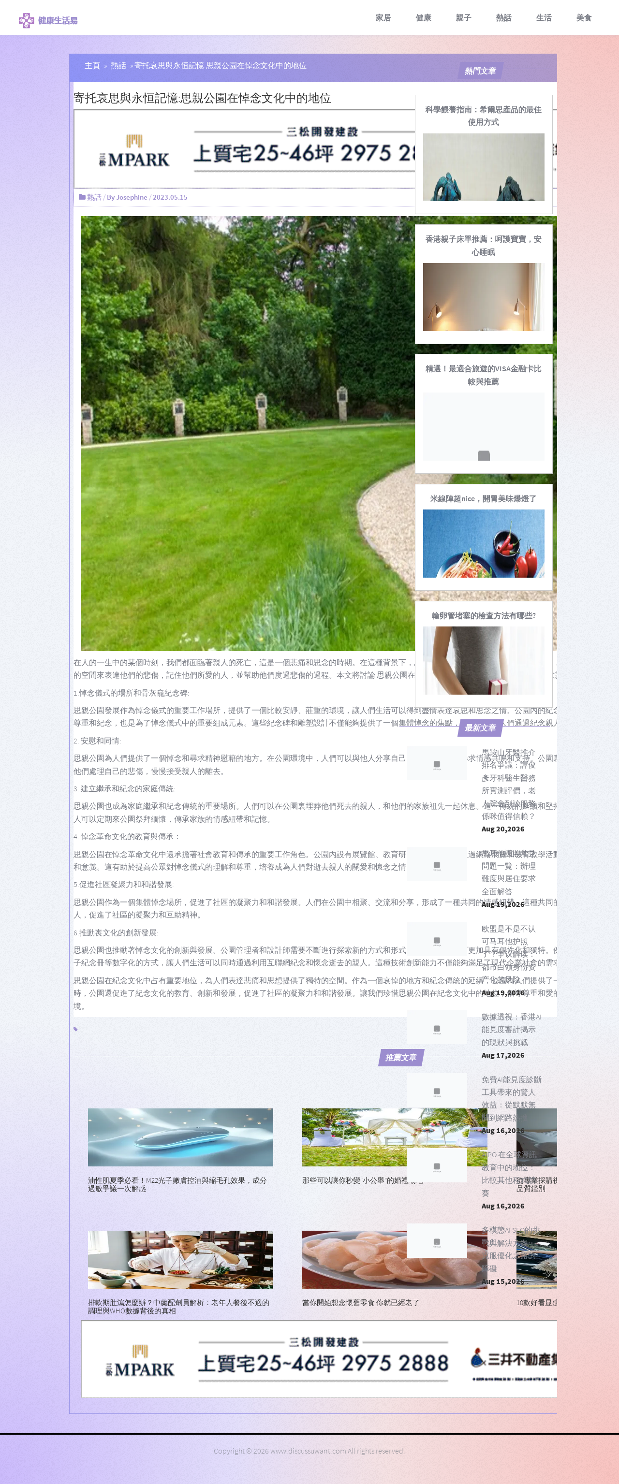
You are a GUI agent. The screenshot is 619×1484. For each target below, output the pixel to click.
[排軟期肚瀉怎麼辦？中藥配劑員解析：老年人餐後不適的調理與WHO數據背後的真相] (180, 1259)
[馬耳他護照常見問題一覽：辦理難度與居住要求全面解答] (437, 864)
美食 (584, 17)
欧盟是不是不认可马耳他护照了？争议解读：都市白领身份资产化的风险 (509, 954)
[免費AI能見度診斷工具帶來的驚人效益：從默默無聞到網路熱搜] (437, 1090)
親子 (464, 17)
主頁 (92, 65)
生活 (544, 17)
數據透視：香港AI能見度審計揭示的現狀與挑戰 (512, 1029)
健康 (423, 17)
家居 (383, 17)
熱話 (504, 17)
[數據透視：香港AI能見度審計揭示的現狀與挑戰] (437, 1027)
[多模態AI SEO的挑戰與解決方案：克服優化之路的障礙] (437, 1240)
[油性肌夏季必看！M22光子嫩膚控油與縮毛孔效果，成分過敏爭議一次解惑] (180, 1136)
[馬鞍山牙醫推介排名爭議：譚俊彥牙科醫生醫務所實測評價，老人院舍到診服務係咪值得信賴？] (437, 763)
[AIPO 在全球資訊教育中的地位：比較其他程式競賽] (437, 1165)
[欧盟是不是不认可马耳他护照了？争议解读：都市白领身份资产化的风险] (437, 939)
